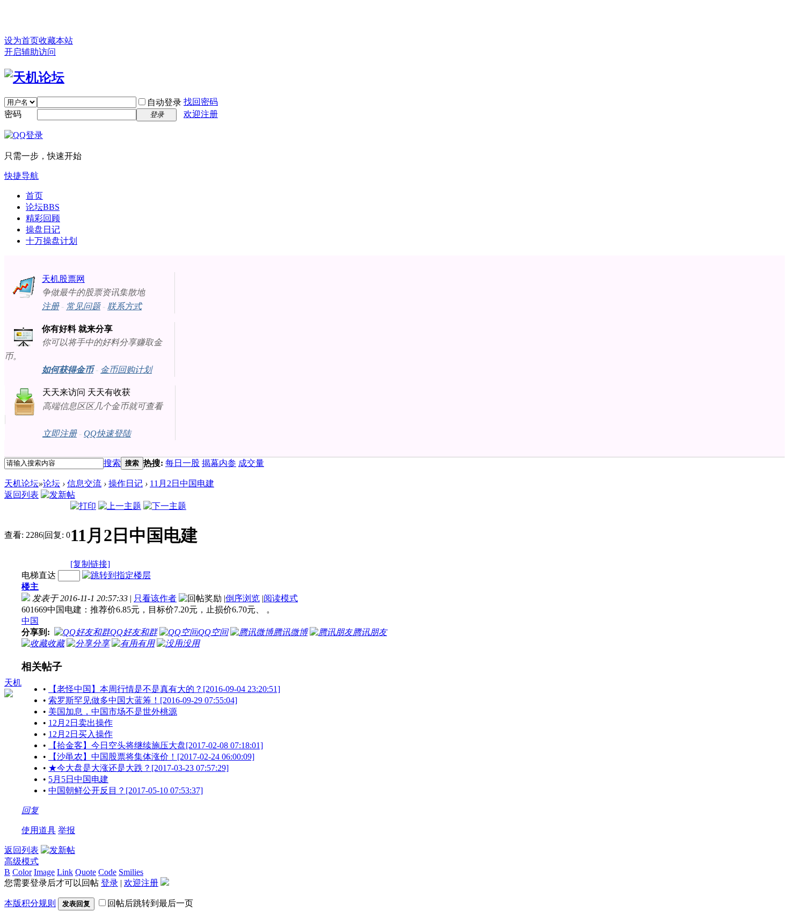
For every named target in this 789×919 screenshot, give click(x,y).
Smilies (131, 872)
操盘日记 (43, 229)
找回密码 (201, 101)
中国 (30, 620)
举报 (66, 830)
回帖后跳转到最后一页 (150, 903)
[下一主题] (164, 505)
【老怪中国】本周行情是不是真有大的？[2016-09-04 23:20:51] (164, 689)
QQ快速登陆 (107, 433)
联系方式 (124, 306)
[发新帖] (58, 494)
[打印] (83, 505)
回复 (30, 810)
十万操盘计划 (51, 240)
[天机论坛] (34, 77)
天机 (12, 682)
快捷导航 (21, 175)
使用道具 (38, 830)
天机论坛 (21, 483)
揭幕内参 (219, 463)
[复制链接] (90, 563)
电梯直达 (38, 575)
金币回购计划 (126, 369)
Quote (85, 872)
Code (107, 872)
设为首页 (21, 40)
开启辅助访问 (30, 51)
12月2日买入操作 (80, 734)
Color (22, 872)
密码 (12, 114)
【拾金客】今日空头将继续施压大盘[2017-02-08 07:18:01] (155, 745)
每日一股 (182, 463)
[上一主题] (119, 505)
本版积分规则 (30, 903)
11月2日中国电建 (182, 483)
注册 (50, 306)
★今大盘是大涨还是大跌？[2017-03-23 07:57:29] (138, 767)
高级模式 (21, 861)
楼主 (30, 586)
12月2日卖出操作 (80, 722)
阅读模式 (281, 598)
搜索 (112, 463)
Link (65, 872)
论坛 (43, 206)
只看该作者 (155, 598)
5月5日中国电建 (78, 779)
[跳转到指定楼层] (116, 575)
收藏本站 (56, 40)
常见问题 (83, 306)
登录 (109, 882)
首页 (34, 195)
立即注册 (59, 433)
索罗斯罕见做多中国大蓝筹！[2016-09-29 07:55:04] (142, 700)
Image (44, 872)
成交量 (251, 463)
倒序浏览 (242, 598)
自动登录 (164, 102)
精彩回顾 (43, 218)
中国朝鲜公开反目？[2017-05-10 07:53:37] (125, 790)
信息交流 (84, 483)
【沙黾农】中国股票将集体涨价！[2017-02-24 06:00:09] (151, 756)
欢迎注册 (201, 114)
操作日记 (125, 483)
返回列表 (21, 494)
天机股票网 (63, 278)
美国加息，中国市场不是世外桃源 (112, 711)
